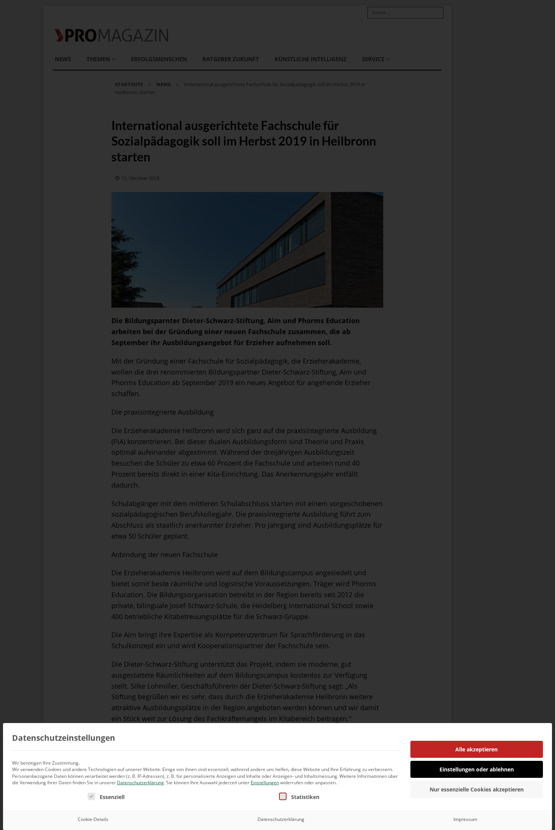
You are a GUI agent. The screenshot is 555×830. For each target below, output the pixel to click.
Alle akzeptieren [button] (476, 749)
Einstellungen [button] (265, 782)
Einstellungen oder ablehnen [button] (476, 769)
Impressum (465, 819)
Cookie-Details (93, 819)
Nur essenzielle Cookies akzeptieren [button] (477, 789)
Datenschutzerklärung (140, 782)
